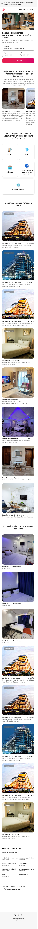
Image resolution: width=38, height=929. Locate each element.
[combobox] (18, 48)
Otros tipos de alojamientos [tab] (10, 852)
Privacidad (15, 920)
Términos (22, 920)
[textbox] (10, 55)
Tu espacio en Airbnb (26, 10)
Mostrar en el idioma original (12, 4)
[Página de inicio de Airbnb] (3, 10)
